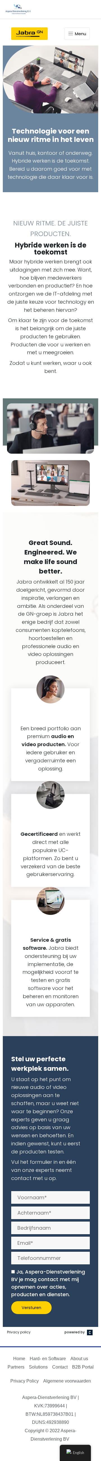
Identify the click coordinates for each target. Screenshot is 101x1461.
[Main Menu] (90, 10)
